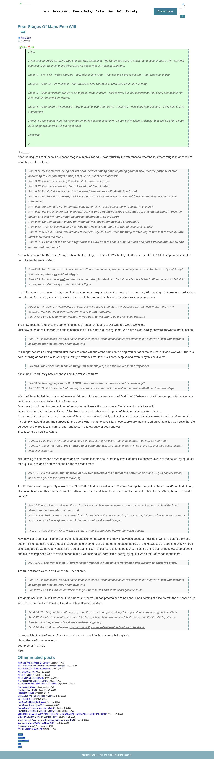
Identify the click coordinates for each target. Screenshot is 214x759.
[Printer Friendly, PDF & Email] (26, 48)
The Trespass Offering (27, 687)
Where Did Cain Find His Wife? (31, 678)
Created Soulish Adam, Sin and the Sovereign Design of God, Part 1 (46, 720)
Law (19, 744)
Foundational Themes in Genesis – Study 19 (36, 708)
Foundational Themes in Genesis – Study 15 (36, 711)
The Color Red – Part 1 (27, 690)
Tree (20, 747)
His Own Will (23, 741)
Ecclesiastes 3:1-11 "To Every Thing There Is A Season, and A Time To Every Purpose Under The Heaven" (62, 714)
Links (110, 11)
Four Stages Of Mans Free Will (31, 705)
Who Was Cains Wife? (27, 672)
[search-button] (182, 16)
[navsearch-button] (183, 5)
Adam (20, 734)
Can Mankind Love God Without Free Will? (36, 723)
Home (46, 11)
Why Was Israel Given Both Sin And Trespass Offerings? (41, 666)
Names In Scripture (26, 693)
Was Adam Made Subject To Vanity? (33, 681)
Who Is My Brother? (26, 675)
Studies (100, 11)
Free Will (21, 738)
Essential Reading (82, 11)
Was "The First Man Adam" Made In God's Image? (39, 684)
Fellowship (131, 11)
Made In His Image (26, 699)
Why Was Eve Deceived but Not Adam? (34, 669)
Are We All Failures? (26, 726)
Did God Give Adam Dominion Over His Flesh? (37, 717)
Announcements (61, 11)
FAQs (120, 11)
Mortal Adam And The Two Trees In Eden (35, 696)
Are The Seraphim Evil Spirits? (31, 729)
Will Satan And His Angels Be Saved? (34, 663)
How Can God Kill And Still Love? (32, 702)
